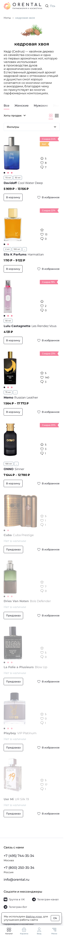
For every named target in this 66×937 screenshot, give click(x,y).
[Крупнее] (51, 115)
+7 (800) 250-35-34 (19, 868)
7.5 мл (8, 177)
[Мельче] (57, 115)
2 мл (7, 249)
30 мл (17, 177)
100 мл (17, 249)
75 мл (8, 392)
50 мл (8, 320)
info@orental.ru (16, 880)
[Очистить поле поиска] (56, 6)
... (24, 249)
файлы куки (34, 916)
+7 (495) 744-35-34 (19, 856)
